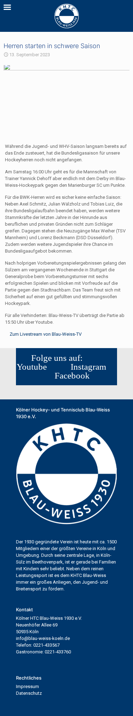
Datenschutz (29, 693)
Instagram (86, 366)
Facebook (70, 375)
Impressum (27, 686)
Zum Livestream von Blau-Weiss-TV (46, 334)
